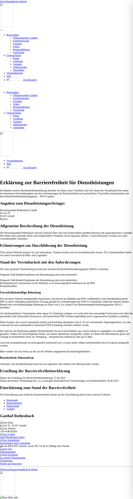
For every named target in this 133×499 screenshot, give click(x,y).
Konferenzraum (21, 40)
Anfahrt (10, 409)
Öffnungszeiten (8, 451)
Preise (16, 58)
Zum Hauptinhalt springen (13, 1)
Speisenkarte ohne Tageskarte (15, 443)
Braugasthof (12, 35)
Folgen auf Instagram (11, 463)
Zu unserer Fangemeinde (12, 457)
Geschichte (18, 52)
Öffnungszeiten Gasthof (25, 37)
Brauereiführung (21, 49)
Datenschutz (12, 406)
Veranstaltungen (14, 73)
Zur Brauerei (29, 79)
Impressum (12, 400)
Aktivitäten (18, 70)
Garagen (17, 64)
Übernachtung (13, 55)
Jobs (8, 76)
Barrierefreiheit (14, 403)
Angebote (18, 61)
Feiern (16, 46)
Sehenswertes (20, 67)
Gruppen (17, 43)
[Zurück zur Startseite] (6, 26)
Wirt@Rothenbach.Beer (12, 437)
